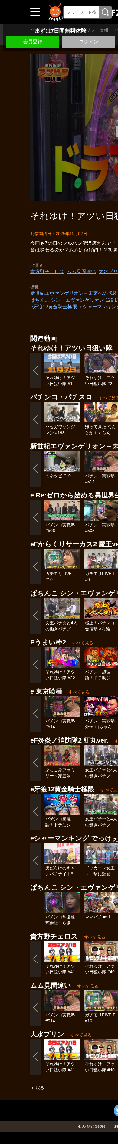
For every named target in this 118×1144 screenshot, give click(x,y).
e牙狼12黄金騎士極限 (53, 306)
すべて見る (82, 643)
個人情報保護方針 (92, 1126)
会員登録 (32, 41)
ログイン (88, 41)
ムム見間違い (81, 271)
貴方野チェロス (47, 271)
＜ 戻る (37, 1087)
